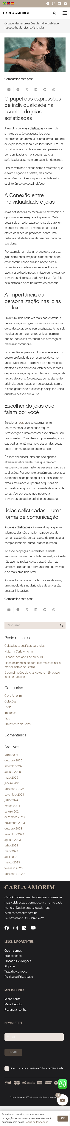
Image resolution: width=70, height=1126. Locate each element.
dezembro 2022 (14, 874)
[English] (8, 3)
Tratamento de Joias (17, 724)
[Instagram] (53, 3)
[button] (64, 13)
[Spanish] (13, 3)
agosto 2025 (12, 772)
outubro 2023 (13, 828)
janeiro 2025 (12, 783)
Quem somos (13, 950)
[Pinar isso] (44, 89)
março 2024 (12, 806)
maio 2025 (11, 777)
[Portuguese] (4, 3)
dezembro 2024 (14, 789)
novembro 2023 (14, 823)
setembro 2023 (14, 834)
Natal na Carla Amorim (18, 651)
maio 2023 (11, 851)
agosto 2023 (12, 840)
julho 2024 (11, 800)
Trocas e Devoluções (17, 961)
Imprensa (10, 713)
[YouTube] (65, 3)
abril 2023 (10, 857)
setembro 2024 (14, 794)
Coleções (10, 701)
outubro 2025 (13, 760)
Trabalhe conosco (15, 971)
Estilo (7, 707)
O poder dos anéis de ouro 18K (24, 657)
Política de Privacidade (18, 976)
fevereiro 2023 (13, 868)
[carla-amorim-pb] (16, 13)
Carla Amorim (13, 695)
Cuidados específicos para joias (24, 645)
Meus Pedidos (13, 1004)
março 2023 (12, 862)
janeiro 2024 (12, 811)
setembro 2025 (14, 766)
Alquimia (9, 966)
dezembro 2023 (14, 817)
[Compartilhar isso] (17, 89)
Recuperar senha (15, 1009)
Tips (7, 718)
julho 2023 (11, 845)
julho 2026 (11, 755)
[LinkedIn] (59, 3)
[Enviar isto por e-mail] (8, 89)
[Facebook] (47, 3)
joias (21, 422)
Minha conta (12, 999)
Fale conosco (13, 956)
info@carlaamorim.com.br (20, 913)
